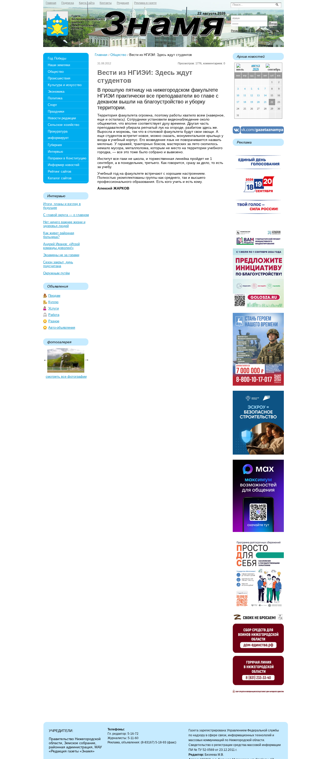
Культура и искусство (64, 85)
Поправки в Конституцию (67, 158)
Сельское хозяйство (63, 125)
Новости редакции (62, 118)
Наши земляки (59, 65)
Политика (55, 98)
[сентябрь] (273, 68)
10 (238, 95)
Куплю (53, 302)
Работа (53, 315)
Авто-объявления (61, 327)
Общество (56, 72)
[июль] (241, 68)
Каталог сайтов (60, 178)
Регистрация (239, 30)
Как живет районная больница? (58, 235)
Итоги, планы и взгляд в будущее (62, 206)
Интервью (55, 151)
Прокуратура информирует (58, 134)
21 (265, 102)
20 (258, 102)
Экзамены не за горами (61, 255)
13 (258, 95)
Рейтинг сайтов (59, 171)
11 (244, 95)
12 (251, 95)
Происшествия (59, 78)
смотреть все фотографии (66, 376)
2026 (256, 69)
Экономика (56, 91)
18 (244, 102)
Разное (53, 321)
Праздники (56, 111)
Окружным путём (56, 273)
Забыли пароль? (271, 30)
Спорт (52, 105)
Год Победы (57, 58)
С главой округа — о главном (66, 215)
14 (265, 95)
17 (238, 102)
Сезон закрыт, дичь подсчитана (58, 264)
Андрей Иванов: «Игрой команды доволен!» (61, 246)
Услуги (53, 308)
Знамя (57, 24)
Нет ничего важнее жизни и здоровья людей (64, 224)
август (255, 65)
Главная (101, 55)
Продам (54, 296)
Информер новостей (63, 165)
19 (251, 102)
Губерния (55, 145)
